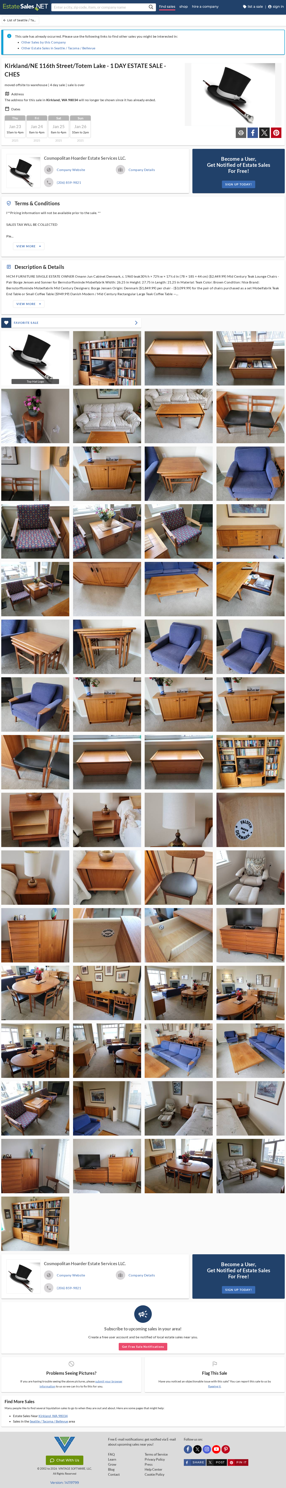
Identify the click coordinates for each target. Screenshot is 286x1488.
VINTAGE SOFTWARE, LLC (74, 1468)
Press (149, 1464)
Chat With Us (67, 1460)
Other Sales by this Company (43, 42)
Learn (112, 1459)
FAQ (111, 1454)
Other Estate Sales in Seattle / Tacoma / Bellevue (58, 48)
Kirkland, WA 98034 (53, 1416)
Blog (111, 1469)
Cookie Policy (154, 1474)
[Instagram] (207, 1449)
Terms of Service (156, 1454)
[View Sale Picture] (107, 358)
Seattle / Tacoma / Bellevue (49, 1421)
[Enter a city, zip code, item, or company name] (151, 7)
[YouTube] (216, 1449)
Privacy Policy (155, 1459)
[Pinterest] (226, 1449)
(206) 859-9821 (69, 182)
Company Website (71, 170)
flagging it (214, 1386)
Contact (114, 1474)
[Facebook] (188, 1449)
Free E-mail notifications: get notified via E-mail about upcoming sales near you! (142, 1441)
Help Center (153, 1469)
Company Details (142, 170)
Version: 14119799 (64, 1483)
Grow (112, 1464)
